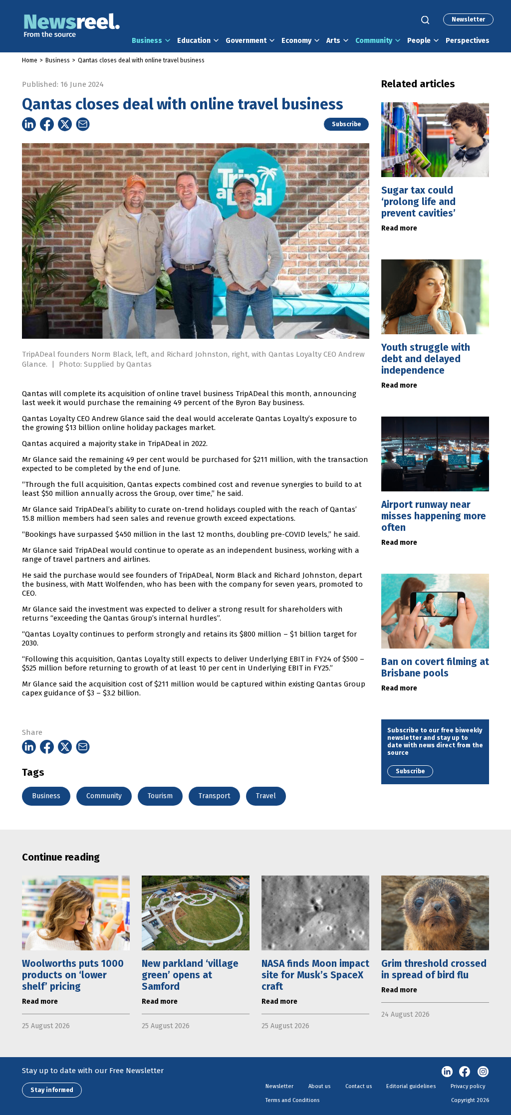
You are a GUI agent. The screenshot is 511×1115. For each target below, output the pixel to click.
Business (147, 40)
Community (373, 40)
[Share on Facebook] (47, 124)
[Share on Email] (83, 124)
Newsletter (468, 19)
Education (194, 40)
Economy (296, 40)
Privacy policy (468, 1086)
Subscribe (346, 124)
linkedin (447, 1072)
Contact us (358, 1086)
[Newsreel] (72, 26)
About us (319, 1086)
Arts (333, 40)
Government (246, 40)
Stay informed (51, 1090)
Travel (266, 796)
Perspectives (468, 40)
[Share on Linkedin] (29, 124)
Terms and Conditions (292, 1100)
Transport (214, 796)
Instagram (483, 1072)
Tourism (160, 796)
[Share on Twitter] (65, 124)
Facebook (465, 1072)
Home (29, 60)
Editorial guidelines (411, 1086)
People (419, 40)
